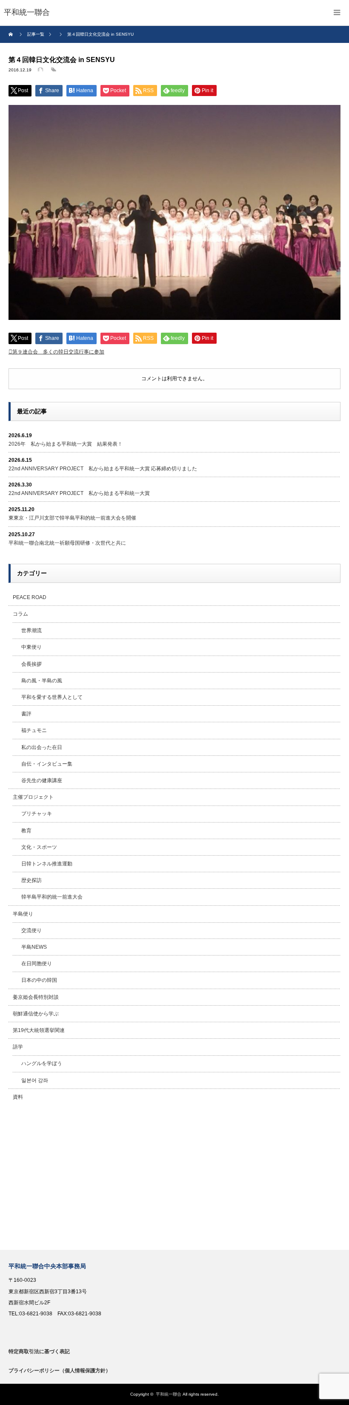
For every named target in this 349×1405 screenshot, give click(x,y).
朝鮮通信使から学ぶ (36, 1014)
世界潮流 (31, 630)
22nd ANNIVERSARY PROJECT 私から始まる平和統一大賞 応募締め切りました (103, 469)
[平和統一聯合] (27, 12)
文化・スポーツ (39, 847)
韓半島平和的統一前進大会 (52, 897)
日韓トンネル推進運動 (46, 864)
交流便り (31, 930)
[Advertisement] (174, 1177)
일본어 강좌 (34, 1080)
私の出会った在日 (41, 747)
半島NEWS (34, 947)
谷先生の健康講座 (41, 780)
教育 (26, 831)
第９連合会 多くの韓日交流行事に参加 (58, 352)
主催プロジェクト (33, 797)
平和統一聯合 (168, 1394)
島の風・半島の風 (41, 681)
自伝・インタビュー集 (46, 764)
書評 (26, 714)
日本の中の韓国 (39, 980)
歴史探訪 (31, 880)
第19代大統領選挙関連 (39, 1030)
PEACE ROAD (29, 597)
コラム (20, 614)
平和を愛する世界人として (52, 697)
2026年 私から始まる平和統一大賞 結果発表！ (66, 444)
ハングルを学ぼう (41, 1063)
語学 (18, 1047)
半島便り (23, 914)
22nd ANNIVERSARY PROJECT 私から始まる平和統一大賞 (79, 493)
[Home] (12, 34)
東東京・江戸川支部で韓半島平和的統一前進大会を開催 (72, 518)
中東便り (31, 647)
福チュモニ (34, 730)
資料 (18, 1097)
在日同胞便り (36, 964)
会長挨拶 (31, 664)
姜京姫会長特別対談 (36, 997)
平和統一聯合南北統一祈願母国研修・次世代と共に (67, 543)
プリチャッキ (36, 814)
